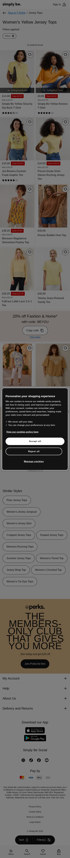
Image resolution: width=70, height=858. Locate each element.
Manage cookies (34, 461)
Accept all (35, 441)
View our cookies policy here (21, 431)
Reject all (33, 451)
